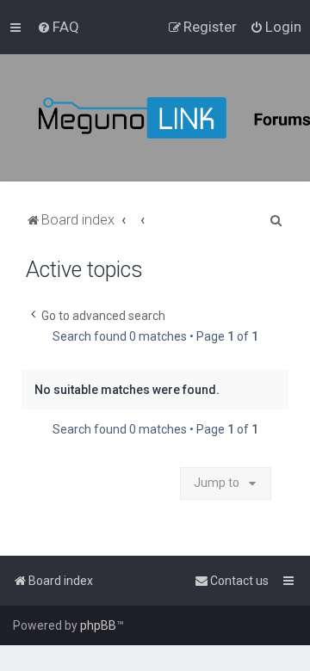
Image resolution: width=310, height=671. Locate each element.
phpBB (98, 625)
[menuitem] (58, 27)
